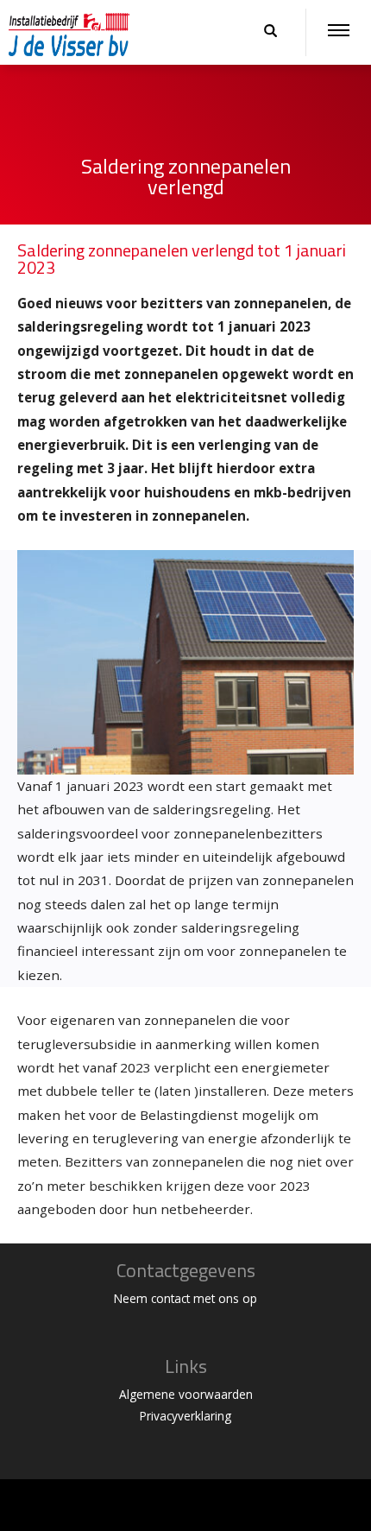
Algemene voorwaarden (186, 1394)
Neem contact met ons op (185, 1298)
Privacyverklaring (185, 1416)
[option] (185, 171)
